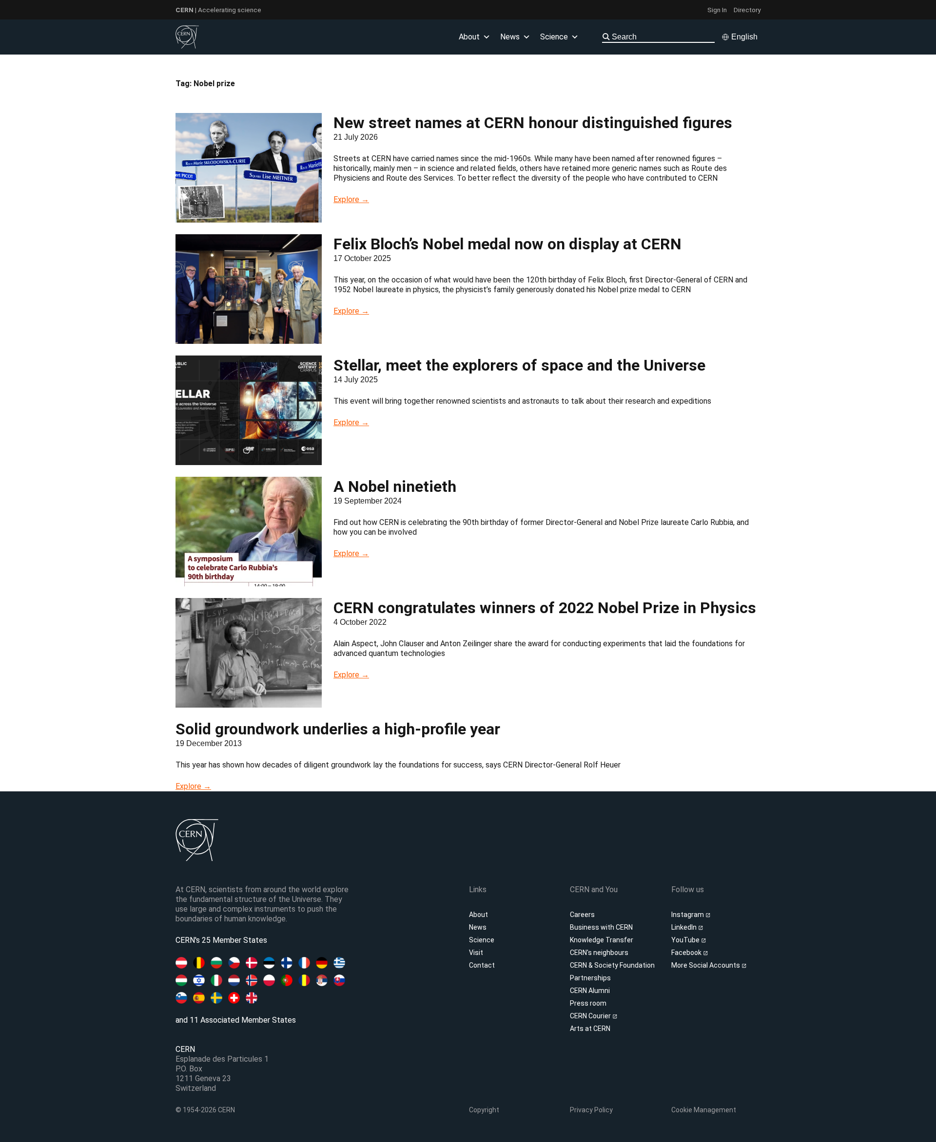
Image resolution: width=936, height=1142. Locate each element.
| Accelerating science (218, 10)
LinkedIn (684, 927)
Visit (476, 952)
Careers (582, 914)
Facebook (687, 952)
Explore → (351, 199)
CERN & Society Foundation (612, 965)
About (478, 914)
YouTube (686, 940)
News (478, 927)
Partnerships (590, 978)
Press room (588, 1003)
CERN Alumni (590, 990)
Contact (482, 965)
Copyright (484, 1110)
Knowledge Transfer (601, 940)
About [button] (469, 36)
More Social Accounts (706, 965)
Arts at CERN (590, 1028)
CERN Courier (591, 1016)
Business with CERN (601, 927)
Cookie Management (703, 1110)
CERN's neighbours (599, 952)
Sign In (717, 10)
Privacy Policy (591, 1110)
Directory (747, 10)
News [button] (510, 36)
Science (554, 36)
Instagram (688, 914)
